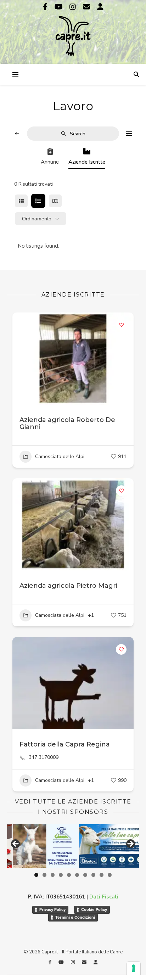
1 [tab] (36, 875)
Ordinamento (36, 218)
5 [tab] (69, 875)
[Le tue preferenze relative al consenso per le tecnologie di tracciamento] (133, 968)
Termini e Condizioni (75, 917)
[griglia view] (21, 201)
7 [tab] (85, 875)
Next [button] (130, 844)
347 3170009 (43, 757)
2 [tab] (44, 875)
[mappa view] (55, 201)
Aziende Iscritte (86, 161)
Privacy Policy (52, 909)
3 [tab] (53, 875)
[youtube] (59, 7)
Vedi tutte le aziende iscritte (73, 801)
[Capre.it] (73, 31)
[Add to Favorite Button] (121, 325)
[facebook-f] (46, 7)
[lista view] (38, 201)
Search (77, 133)
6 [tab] (77, 875)
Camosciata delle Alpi (59, 456)
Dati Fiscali (103, 896)
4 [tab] (61, 875)
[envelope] (87, 7)
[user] (100, 7)
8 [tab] (93, 875)
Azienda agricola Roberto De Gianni (67, 423)
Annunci (50, 161)
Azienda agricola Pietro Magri (68, 586)
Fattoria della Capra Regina (64, 744)
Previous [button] (16, 844)
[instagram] (73, 7)
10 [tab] (110, 875)
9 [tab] (101, 875)
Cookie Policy (94, 909)
